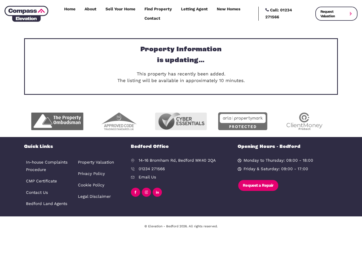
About (90, 9)
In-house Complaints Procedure (47, 166)
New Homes (228, 9)
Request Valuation (327, 13)
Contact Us (37, 192)
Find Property (158, 9)
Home (70, 9)
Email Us (147, 177)
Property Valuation (96, 162)
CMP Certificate (41, 181)
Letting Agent (194, 9)
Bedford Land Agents (46, 203)
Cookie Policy (91, 185)
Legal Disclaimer (94, 196)
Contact (152, 18)
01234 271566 (152, 168)
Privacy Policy (91, 173)
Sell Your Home (120, 9)
